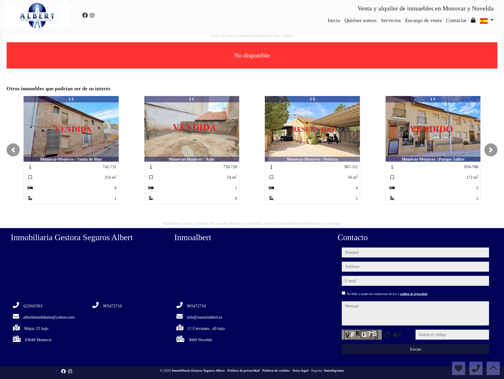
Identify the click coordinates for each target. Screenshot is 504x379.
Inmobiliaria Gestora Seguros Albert (198, 370)
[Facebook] (85, 15)
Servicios (391, 20)
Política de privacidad (243, 370)
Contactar (456, 20)
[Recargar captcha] (387, 335)
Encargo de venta (423, 20)
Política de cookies (276, 370)
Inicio (334, 20)
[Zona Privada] (473, 20)
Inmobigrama (334, 370)
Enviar (415, 349)
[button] (13, 149)
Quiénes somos (360, 20)
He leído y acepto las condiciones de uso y (387, 294)
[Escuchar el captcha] (397, 335)
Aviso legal (300, 370)
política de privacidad (413, 294)
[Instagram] (92, 15)
